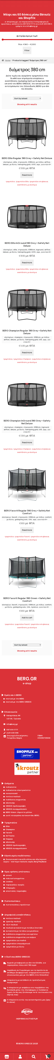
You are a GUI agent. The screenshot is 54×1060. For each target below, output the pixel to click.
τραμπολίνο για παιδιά (16, 940)
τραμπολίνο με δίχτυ (15, 947)
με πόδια (39, 162)
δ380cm (31, 162)
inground (39, 249)
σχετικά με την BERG (15, 698)
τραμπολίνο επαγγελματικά (18, 943)
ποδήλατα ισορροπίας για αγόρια (21, 937)
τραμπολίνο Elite (22, 181)
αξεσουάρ (10, 803)
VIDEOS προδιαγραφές (16, 806)
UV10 (33, 164)
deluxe (6, 164)
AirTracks (10, 836)
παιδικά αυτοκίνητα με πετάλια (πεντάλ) (24, 928)
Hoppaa (9, 839)
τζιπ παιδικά (12, 924)
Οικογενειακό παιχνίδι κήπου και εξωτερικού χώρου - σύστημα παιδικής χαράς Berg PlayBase (24, 860)
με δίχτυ (13, 164)
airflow (47, 162)
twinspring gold (24, 164)
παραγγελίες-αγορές (15, 885)
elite (15, 162)
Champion (10, 829)
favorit (14, 517)
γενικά (9, 875)
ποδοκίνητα (11, 787)
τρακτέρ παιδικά (13, 921)
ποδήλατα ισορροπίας (16, 799)
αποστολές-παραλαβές (16, 891)
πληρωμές (10, 888)
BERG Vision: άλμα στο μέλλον (19, 812)
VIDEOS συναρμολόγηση (16, 809)
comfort (48, 517)
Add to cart (27, 617)
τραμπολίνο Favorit (22, 536)
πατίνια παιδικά (13, 796)
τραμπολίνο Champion (22, 359)
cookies (9, 881)
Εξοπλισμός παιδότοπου (17, 855)
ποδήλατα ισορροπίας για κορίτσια (21, 934)
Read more (27, 175)
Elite (8, 826)
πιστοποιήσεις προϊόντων (18, 904)
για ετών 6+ (46, 164)
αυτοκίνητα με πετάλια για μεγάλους (22, 931)
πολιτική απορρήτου (15, 878)
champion (18, 337)
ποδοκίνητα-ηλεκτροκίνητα (18, 790)
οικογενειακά (11, 793)
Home (7, 60)
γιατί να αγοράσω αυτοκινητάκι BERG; (23, 815)
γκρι (38, 164)
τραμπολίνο (10, 181)
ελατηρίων (7, 162)
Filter (27, 50)
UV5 (40, 339)
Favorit (9, 832)
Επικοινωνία (10, 712)
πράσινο (34, 607)
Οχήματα (9, 783)
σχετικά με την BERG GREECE (18, 702)
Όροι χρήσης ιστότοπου (17, 871)
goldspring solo (21, 519)
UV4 (30, 519)
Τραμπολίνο (10, 822)
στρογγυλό (22, 162)
